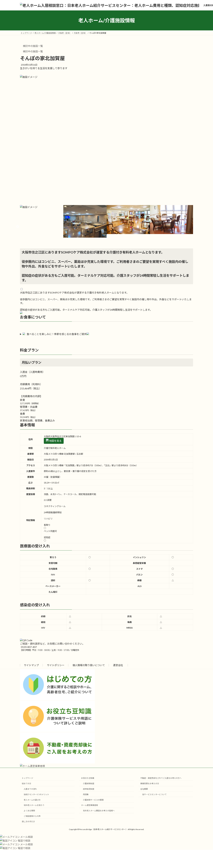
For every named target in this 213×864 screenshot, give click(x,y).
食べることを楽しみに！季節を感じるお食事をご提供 (57, 334)
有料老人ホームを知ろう (34, 805)
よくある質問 (29, 810)
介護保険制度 (88, 783)
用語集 (86, 794)
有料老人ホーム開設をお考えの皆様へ (99, 810)
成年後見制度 (88, 789)
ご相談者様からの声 (32, 816)
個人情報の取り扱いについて (89, 665)
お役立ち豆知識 (87, 778)
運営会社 (118, 665)
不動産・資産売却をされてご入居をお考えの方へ (161, 778)
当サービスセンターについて (154, 794)
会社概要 (144, 789)
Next (195, 226)
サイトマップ (31, 665)
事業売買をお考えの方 (149, 783)
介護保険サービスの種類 (93, 800)
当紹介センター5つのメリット (36, 794)
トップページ (27, 778)
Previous (17, 226)
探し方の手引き (28, 821)
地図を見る (55, 440)
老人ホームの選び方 (32, 800)
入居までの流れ (30, 789)
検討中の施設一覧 (32, 45)
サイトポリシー (55, 665)
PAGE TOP (205, 835)
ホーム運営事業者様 (89, 805)
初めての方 (26, 783)
